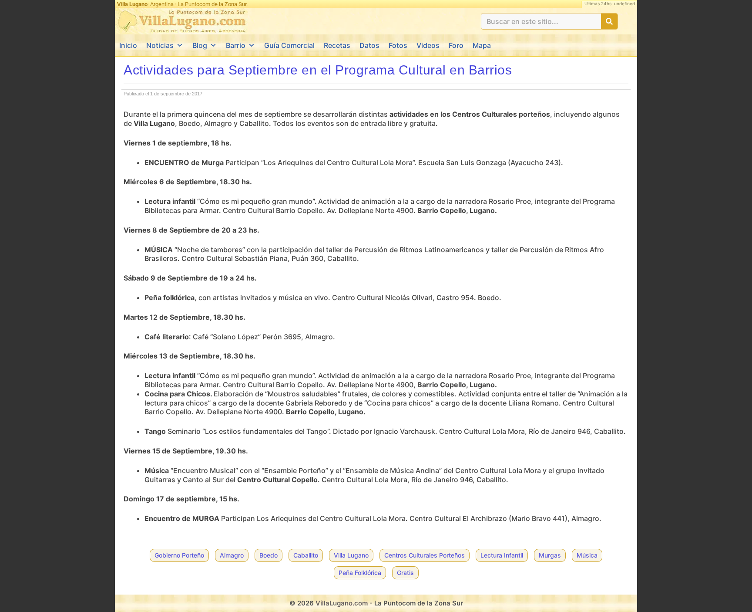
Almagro (232, 555)
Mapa (482, 45)
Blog (199, 45)
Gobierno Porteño (179, 555)
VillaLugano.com (342, 603)
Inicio (128, 45)
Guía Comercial (289, 45)
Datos (369, 45)
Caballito (305, 555)
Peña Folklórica (360, 572)
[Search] (609, 21)
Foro (456, 45)
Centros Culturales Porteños (424, 555)
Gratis (405, 572)
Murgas (550, 555)
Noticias (160, 45)
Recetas (337, 45)
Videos (428, 45)
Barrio (235, 45)
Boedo (268, 555)
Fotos (398, 45)
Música (587, 555)
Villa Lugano (351, 555)
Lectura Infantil (501, 555)
